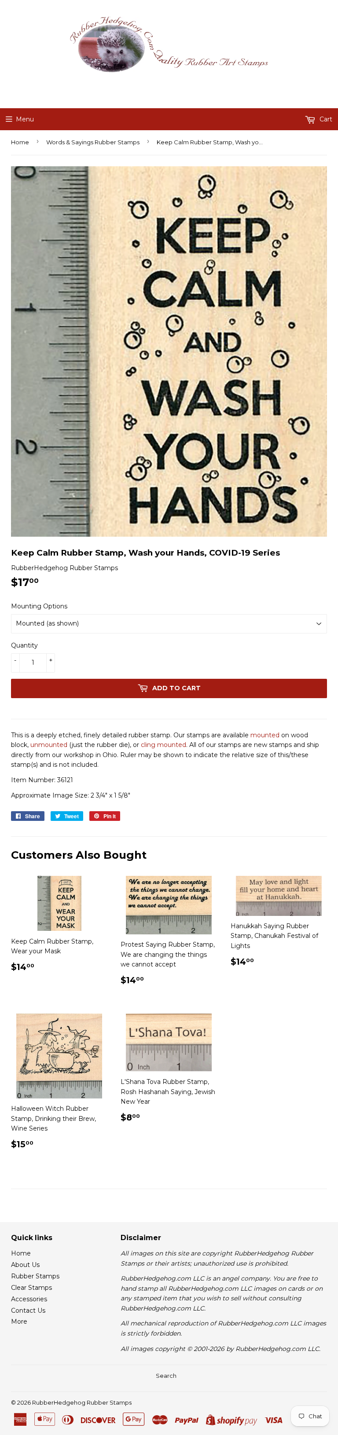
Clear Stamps (31, 1288)
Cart (325, 119)
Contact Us (28, 1310)
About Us (25, 1265)
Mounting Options (39, 606)
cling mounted (163, 745)
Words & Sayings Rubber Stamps (93, 142)
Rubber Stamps (35, 1276)
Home (20, 142)
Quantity (24, 645)
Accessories (29, 1299)
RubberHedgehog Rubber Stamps (82, 1402)
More (19, 1321)
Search (166, 1375)
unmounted (48, 745)
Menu (25, 119)
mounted (264, 735)
